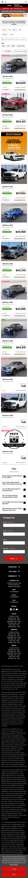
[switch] (26, 2)
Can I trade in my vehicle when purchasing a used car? (12, 483)
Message (9, 548)
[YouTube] (16, 609)
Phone (5, 539)
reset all (11, 34)
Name (8, 522)
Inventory (12, 567)
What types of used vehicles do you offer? (12, 476)
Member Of (12, 576)
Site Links (13, 571)
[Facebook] (11, 609)
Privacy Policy (14, 864)
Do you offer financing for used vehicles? (11, 489)
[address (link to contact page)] (2, 2)
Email (8, 531)
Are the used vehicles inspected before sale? (10, 496)
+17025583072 (14, 602)
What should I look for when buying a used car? (12, 509)
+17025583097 (14, 597)
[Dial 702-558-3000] (5, 2)
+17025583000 (14, 591)
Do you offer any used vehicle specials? (12, 502)
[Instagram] (14, 609)
